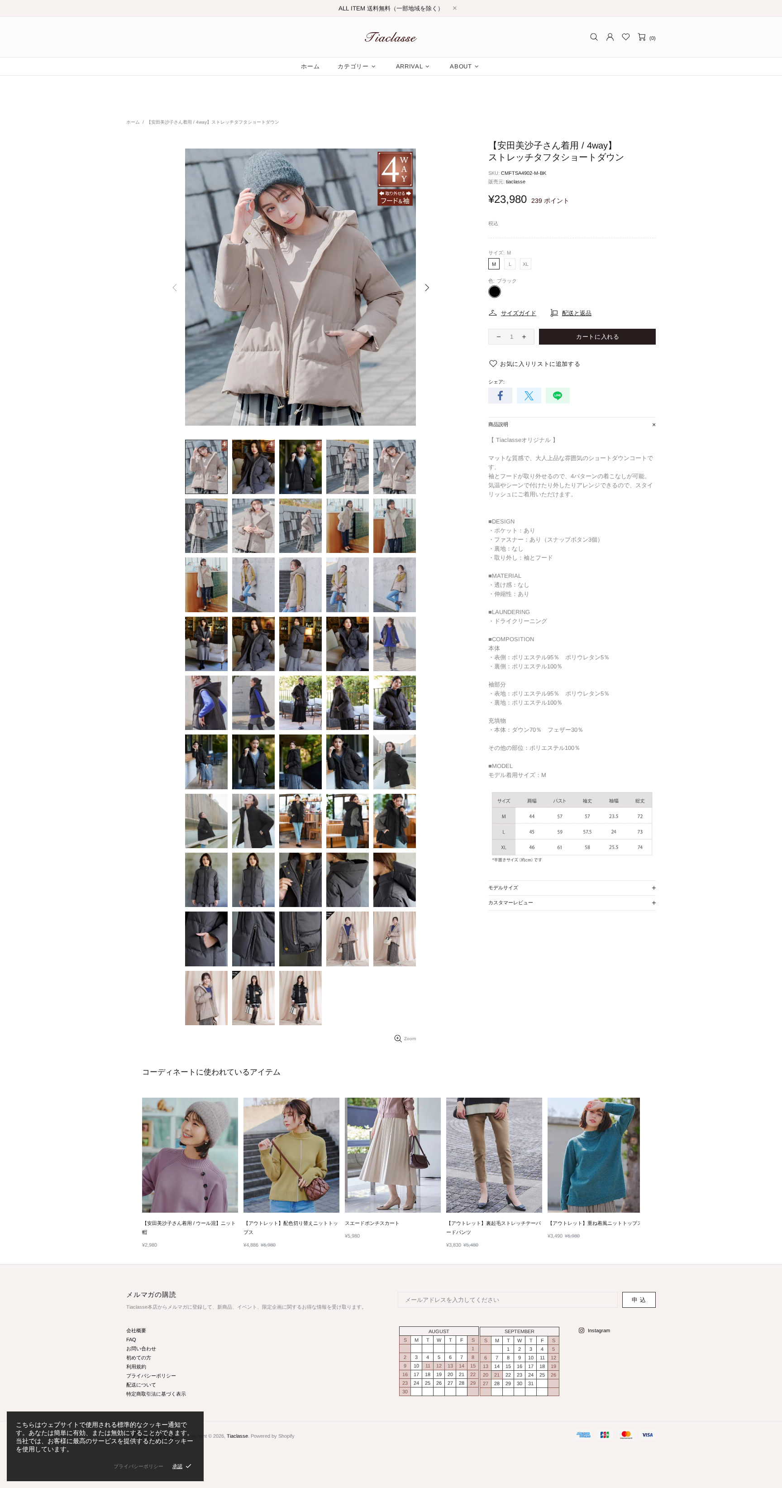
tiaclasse (515, 181)
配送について (141, 1384)
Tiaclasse (391, 36)
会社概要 (136, 1330)
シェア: (496, 381)
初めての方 (138, 1357)
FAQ (131, 1339)
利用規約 (136, 1366)
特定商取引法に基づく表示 (156, 1394)
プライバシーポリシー (151, 1375)
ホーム (133, 122)
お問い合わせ (141, 1348)
